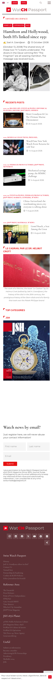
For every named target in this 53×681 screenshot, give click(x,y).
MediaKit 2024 (8, 659)
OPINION (34, 110)
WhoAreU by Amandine (12, 607)
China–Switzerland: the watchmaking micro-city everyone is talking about (35, 204)
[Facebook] (22, 536)
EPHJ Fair (7, 599)
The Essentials (8, 590)
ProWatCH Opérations (12, 630)
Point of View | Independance (14, 596)
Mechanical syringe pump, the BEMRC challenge (37, 173)
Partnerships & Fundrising (13, 573)
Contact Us (7, 567)
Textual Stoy (8, 570)
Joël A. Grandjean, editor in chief (15, 564)
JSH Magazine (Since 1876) (13, 624)
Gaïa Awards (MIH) (10, 601)
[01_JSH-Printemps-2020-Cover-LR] (26, 350)
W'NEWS (35, 197)
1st (8, 108)
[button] (5, 3)
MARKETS (17, 197)
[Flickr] (47, 536)
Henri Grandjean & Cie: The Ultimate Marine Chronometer (37, 117)
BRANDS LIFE (15, 108)
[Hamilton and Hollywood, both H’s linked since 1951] (26, 58)
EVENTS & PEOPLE (28, 108)
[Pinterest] (40, 536)
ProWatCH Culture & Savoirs (14, 627)
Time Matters (8, 604)
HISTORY (16, 110)
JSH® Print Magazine (11, 610)
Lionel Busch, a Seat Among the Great (40, 228)
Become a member (10, 650)
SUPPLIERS (26, 197)
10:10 (4, 108)
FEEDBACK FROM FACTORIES (22, 165)
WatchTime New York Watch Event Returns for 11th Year (37, 144)
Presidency (7, 656)
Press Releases (8, 593)
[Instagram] (9, 536)
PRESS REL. (33, 137)
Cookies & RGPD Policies (13, 575)
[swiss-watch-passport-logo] (26, 9)
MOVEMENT (8, 167)
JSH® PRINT (25, 110)
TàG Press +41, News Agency (14, 633)
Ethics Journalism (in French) (14, 578)
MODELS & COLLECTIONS (17, 137)
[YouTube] (34, 536)
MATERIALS (22, 222)
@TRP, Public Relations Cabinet (15, 622)
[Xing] (47, 542)
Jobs (5, 662)
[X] (28, 536)
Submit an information (12, 648)
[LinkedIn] (15, 536)
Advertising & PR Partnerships (15, 653)
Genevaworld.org (9, 636)
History (6, 561)
